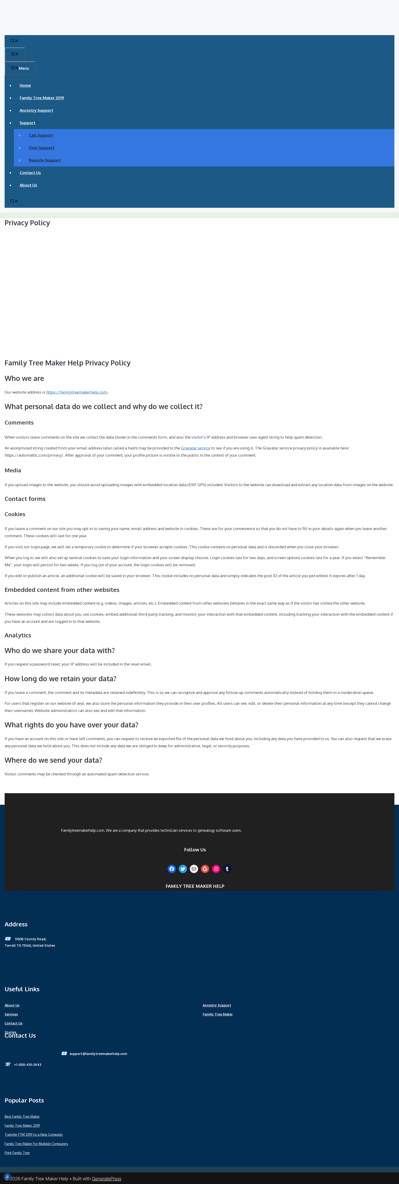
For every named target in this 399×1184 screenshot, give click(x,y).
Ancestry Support (36, 110)
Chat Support (41, 147)
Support (27, 122)
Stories (10, 1032)
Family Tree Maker (218, 1014)
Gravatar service (195, 448)
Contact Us (30, 172)
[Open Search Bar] (14, 41)
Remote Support (45, 160)
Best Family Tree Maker (22, 1116)
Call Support (41, 135)
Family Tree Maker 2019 (42, 97)
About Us (28, 185)
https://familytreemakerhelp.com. (77, 392)
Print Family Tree (17, 1153)
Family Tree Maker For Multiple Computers (36, 1144)
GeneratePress (106, 1178)
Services (11, 1014)
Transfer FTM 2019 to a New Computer (34, 1134)
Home (25, 85)
